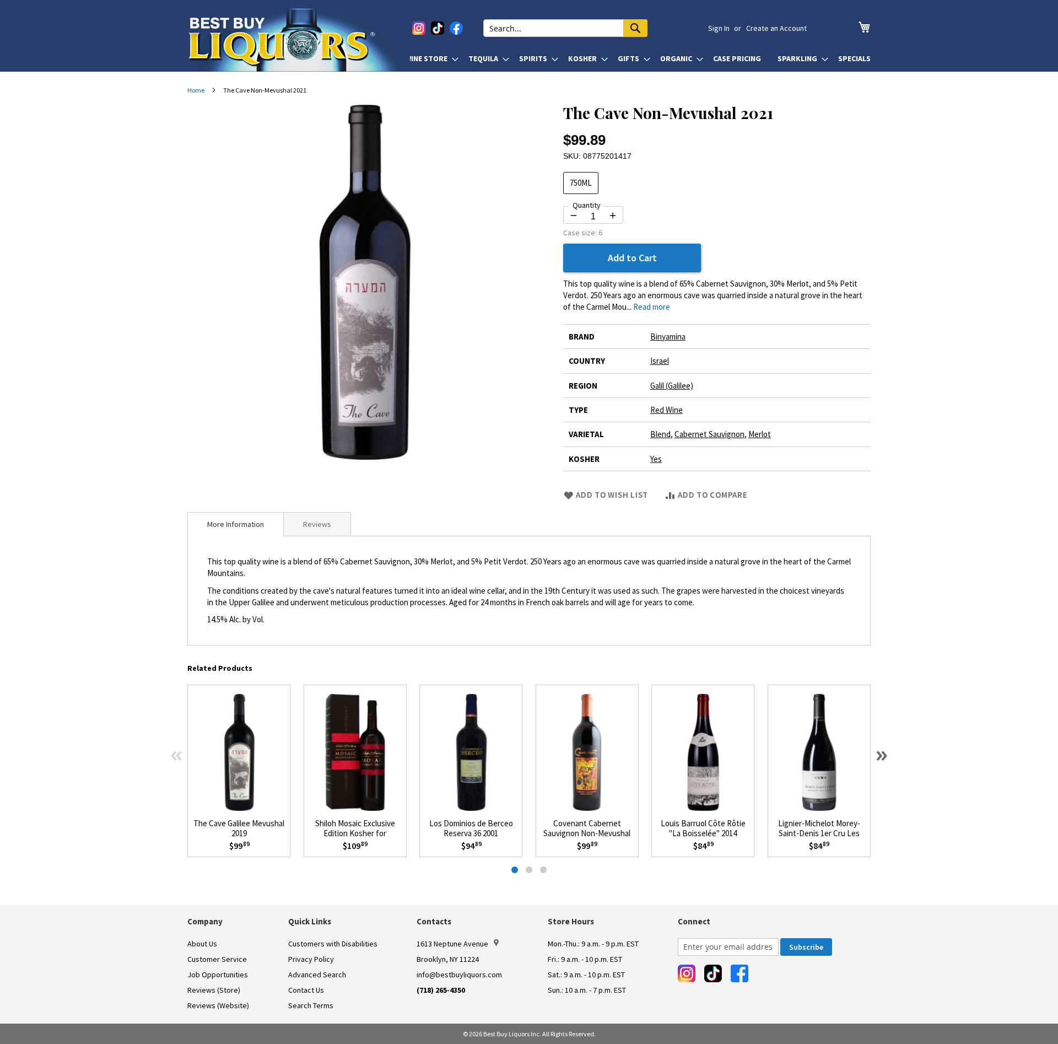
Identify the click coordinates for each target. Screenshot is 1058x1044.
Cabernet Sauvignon (709, 434)
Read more (651, 307)
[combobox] (565, 28)
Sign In (719, 28)
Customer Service (217, 959)
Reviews (317, 524)
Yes (656, 459)
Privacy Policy (311, 959)
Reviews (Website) (218, 1005)
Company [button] (205, 921)
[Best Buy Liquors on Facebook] (456, 28)
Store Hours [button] (571, 921)
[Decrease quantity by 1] (573, 215)
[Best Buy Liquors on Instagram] (418, 28)
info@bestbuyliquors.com (459, 975)
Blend (660, 434)
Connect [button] (694, 921)
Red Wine (666, 410)
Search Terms (310, 1005)
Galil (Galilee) (671, 385)
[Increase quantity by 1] (612, 215)
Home (195, 90)
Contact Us (306, 990)
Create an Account (776, 28)
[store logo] (298, 40)
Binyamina (667, 336)
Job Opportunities (217, 975)
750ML (581, 182)
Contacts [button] (434, 921)
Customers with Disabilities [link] (332, 944)
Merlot (759, 434)
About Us (202, 944)
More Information (235, 524)
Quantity (587, 205)
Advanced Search (317, 975)
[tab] (235, 524)
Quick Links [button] (309, 921)
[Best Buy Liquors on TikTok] (437, 28)
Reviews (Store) (213, 990)
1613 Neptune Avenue (452, 944)
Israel (659, 361)
